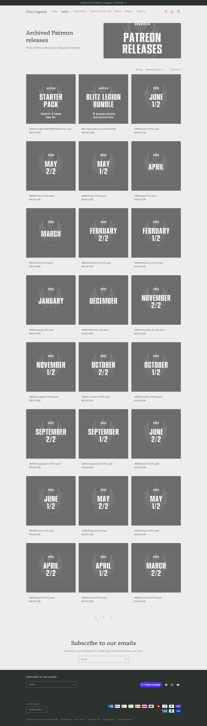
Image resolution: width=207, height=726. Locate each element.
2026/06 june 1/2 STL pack (146, 129)
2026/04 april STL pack (145, 196)
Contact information (124, 719)
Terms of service (94, 719)
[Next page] (111, 617)
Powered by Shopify (50, 719)
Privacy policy (79, 719)
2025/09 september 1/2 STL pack (97, 463)
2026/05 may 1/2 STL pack (94, 196)
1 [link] (95, 617)
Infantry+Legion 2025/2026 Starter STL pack (50, 129)
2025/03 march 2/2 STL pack (148, 597)
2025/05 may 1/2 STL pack (146, 530)
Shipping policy (109, 719)
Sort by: (139, 69)
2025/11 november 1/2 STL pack (44, 396)
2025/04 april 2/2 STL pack (42, 597)
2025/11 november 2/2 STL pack (149, 330)
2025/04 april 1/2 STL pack (94, 597)
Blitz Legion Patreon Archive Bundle (99, 129)
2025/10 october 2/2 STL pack (96, 396)
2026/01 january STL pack (41, 330)
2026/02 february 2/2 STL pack (96, 263)
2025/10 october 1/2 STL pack (148, 396)
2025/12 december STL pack (95, 330)
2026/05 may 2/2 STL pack (41, 196)
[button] (65, 11)
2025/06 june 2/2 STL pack (147, 463)
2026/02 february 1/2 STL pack (148, 263)
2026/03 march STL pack (41, 263)
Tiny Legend (37, 719)
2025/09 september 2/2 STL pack (45, 463)
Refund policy (66, 719)
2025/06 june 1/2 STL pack (41, 530)
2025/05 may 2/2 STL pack (94, 530)
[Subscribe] (126, 659)
